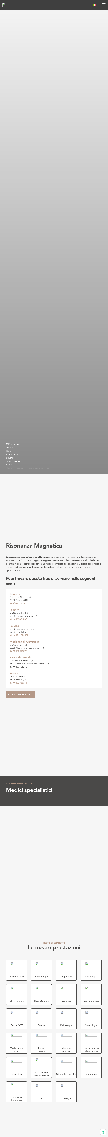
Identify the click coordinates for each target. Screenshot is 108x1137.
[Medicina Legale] (41, 1043)
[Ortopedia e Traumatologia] (41, 1067)
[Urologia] (66, 1091)
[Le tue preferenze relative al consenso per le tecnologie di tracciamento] (103, 1132)
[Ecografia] (66, 994)
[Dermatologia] (41, 994)
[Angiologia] (66, 970)
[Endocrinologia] (91, 994)
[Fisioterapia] (66, 1018)
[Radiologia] (91, 1067)
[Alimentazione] (17, 970)
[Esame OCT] (17, 1018)
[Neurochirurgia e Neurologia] (91, 1043)
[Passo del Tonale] (54, 662)
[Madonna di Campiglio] (54, 646)
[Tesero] (54, 678)
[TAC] (41, 1091)
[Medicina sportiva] (66, 1043)
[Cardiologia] (91, 970)
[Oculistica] (17, 1067)
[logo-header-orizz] (17, 5)
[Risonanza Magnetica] (17, 1091)
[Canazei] (54, 598)
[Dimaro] (54, 614)
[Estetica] (41, 1018)
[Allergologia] (41, 970)
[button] (96, 5)
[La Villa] (54, 630)
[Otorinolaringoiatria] (66, 1067)
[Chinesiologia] (17, 994)
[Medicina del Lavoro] (17, 1043)
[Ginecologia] (91, 1018)
